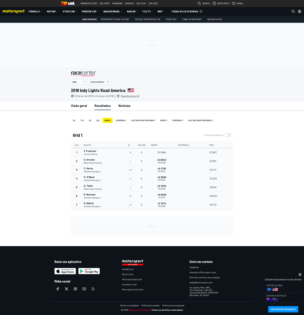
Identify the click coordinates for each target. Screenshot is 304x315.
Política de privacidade (173, 305)
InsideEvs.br (128, 269)
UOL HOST (104, 3)
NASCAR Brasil (111, 11)
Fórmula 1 (34, 11)
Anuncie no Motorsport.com (203, 272)
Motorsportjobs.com (132, 279)
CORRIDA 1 (121, 120)
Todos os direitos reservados (167, 310)
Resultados (103, 106)
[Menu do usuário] (299, 11)
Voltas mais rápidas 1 (143, 120)
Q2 (97, 120)
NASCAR (131, 11)
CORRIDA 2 (177, 120)
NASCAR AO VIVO (214, 19)
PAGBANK (117, 3)
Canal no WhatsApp (192, 19)
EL (74, 120)
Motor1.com (127, 274)
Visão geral (79, 106)
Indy (160, 11)
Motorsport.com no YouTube (115, 19)
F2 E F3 (146, 11)
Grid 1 (107, 120)
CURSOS (129, 3)
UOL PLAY (141, 3)
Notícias (124, 106)
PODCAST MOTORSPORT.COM (147, 19)
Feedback (194, 267)
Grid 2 (163, 120)
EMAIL (240, 3)
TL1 (82, 120)
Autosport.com (129, 284)
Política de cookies (150, 305)
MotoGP (51, 11)
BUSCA (206, 3)
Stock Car (69, 11)
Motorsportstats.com (132, 289)
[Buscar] (293, 11)
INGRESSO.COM (89, 3)
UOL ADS (153, 3)
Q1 (90, 120)
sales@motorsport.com (201, 282)
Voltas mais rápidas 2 (200, 120)
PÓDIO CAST (171, 19)
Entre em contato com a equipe (205, 277)
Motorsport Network (140, 310)
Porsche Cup (89, 11)
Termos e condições (129, 305)
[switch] (217, 135)
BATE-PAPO (223, 3)
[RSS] (93, 289)
